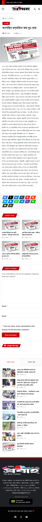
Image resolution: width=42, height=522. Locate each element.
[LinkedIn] (15, 197)
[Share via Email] (4, 205)
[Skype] (4, 201)
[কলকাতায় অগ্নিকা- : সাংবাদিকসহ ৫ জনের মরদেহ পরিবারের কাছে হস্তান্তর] (8, 394)
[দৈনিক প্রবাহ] (21, 8)
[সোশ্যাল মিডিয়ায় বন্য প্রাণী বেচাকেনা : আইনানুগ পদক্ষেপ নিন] (11, 225)
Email (4, 316)
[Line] (32, 201)
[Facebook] (4, 197)
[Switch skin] (35, 9)
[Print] (10, 205)
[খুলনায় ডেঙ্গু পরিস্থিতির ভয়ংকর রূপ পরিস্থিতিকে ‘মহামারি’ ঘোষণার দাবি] (8, 372)
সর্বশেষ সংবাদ (10, 362)
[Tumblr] (21, 197)
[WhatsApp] (15, 201)
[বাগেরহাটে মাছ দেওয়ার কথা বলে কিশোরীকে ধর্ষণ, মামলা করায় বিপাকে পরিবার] (8, 405)
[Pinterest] (26, 197)
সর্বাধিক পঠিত (31, 362)
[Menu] (3, 9)
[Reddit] (32, 197)
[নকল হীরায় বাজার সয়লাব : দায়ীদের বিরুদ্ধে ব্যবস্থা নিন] (31, 225)
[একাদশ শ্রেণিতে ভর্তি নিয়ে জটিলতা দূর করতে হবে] (11, 246)
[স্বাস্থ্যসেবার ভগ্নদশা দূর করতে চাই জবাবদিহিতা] (31, 246)
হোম (5, 18)
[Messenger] (10, 201)
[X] (10, 197)
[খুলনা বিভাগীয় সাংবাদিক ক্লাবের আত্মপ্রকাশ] (8, 447)
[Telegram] (21, 201)
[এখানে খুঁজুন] (39, 9)
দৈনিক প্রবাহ (7, 33)
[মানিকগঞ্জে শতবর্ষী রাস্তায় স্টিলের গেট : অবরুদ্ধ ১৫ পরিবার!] (8, 426)
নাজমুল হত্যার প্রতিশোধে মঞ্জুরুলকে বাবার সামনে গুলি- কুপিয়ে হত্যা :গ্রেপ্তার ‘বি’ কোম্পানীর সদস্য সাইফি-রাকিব (27, 382)
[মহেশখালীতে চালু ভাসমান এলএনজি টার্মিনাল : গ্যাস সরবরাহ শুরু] (8, 415)
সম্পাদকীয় (11, 18)
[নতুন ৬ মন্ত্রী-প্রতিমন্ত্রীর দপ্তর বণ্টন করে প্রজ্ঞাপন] (8, 436)
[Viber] (26, 201)
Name (4, 306)
